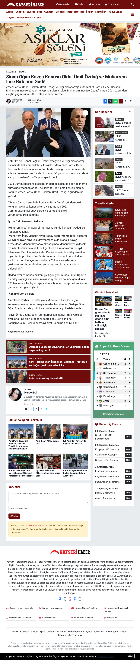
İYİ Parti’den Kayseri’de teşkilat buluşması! (74, 442)
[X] (65, 599)
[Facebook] (31, 409)
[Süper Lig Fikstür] (130, 424)
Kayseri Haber (121, 132)
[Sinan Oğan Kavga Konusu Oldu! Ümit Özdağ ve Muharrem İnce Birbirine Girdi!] (48, 132)
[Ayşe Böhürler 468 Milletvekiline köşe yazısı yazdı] (48, 460)
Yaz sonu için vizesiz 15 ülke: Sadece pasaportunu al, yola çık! (123, 178)
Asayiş (9, 11)
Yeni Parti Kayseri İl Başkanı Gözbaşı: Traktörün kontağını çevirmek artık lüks (18, 445)
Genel (118, 173)
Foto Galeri (64, 4)
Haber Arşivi (112, 617)
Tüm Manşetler (49, 617)
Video (81, 4)
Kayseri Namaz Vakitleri (86, 608)
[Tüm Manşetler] (130, 292)
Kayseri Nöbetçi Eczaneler (21, 608)
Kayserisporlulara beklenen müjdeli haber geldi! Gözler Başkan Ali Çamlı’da (124, 151)
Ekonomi (60, 11)
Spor (39, 11)
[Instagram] (41, 409)
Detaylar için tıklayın (113, 414)
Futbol (118, 146)
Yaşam (10, 17)
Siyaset (31, 11)
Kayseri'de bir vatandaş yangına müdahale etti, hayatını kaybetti (122, 165)
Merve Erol (30, 392)
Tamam (130, 656)
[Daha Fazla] (121, 101)
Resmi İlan (100, 11)
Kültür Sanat (115, 11)
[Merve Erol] (15, 394)
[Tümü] (130, 111)
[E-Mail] (26, 409)
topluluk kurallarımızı (35, 525)
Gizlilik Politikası (105, 656)
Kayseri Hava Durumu (52, 608)
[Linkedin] (46, 409)
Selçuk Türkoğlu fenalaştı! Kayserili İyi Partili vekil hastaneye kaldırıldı (122, 192)
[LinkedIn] (75, 599)
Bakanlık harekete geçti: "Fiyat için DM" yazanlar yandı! (123, 124)
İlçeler (89, 11)
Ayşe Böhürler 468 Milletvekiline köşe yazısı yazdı (48, 473)
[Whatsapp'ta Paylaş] (115, 101)
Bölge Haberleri (75, 11)
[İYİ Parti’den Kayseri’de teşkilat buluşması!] (75, 431)
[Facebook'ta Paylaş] (105, 101)
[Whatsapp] (80, 599)
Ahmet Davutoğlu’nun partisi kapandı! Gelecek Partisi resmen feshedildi (20, 473)
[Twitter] (36, 409)
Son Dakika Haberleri (83, 617)
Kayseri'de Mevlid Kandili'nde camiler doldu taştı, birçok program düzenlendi (122, 138)
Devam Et (27, 404)
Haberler (11, 72)
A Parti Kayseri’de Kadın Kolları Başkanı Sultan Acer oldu (75, 473)
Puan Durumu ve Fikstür (20, 617)
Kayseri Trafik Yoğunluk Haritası (116, 609)
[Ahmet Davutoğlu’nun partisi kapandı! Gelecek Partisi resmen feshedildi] (20, 460)
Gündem (20, 11)
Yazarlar (96, 4)
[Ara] (132, 4)
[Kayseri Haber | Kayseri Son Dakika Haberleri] (25, 4)
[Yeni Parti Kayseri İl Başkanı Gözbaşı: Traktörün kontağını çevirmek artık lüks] (20, 431)
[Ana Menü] (132, 15)
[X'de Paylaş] (110, 101)
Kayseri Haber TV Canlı (29, 17)
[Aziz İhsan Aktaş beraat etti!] (48, 431)
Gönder (14, 516)
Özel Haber (113, 4)
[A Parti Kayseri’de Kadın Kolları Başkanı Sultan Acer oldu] (75, 460)
